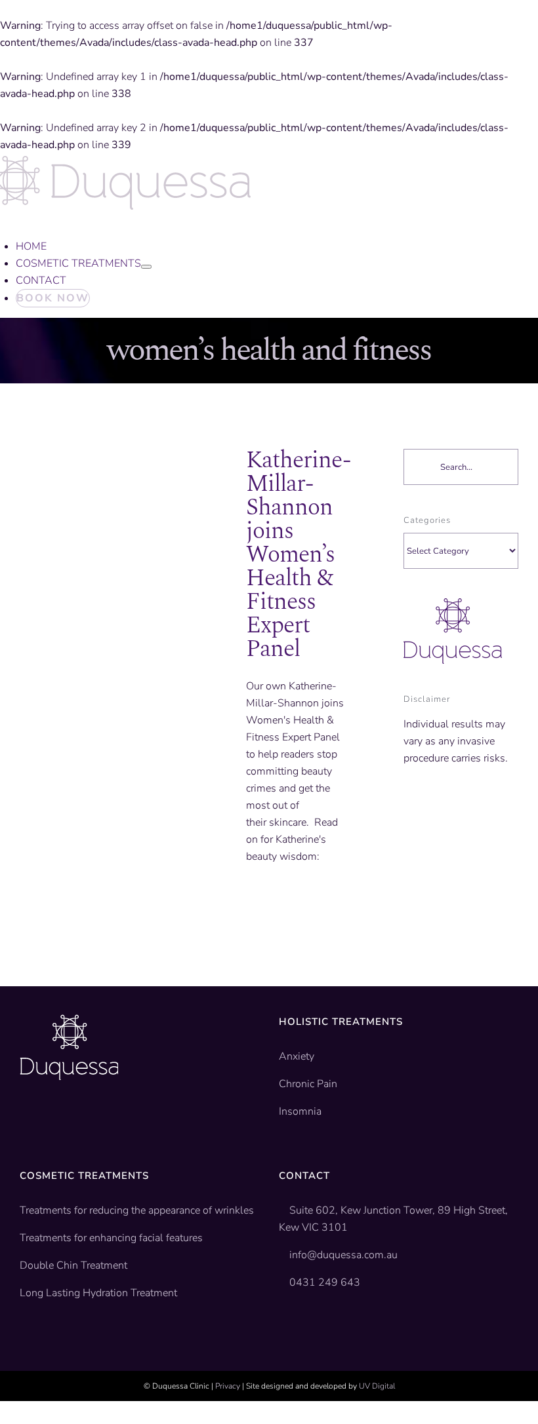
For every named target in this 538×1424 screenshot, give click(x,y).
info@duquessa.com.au (343, 1255)
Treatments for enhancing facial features (111, 1238)
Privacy (227, 1386)
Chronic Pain (308, 1084)
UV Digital (377, 1386)
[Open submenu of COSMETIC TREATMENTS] (146, 267)
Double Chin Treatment (73, 1265)
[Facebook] (25, 1119)
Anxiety (296, 1056)
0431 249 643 (324, 1282)
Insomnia (300, 1111)
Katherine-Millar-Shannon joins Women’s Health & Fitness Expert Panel (298, 554)
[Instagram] (65, 1119)
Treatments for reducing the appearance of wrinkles (137, 1210)
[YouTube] (45, 1119)
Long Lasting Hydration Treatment (98, 1293)
